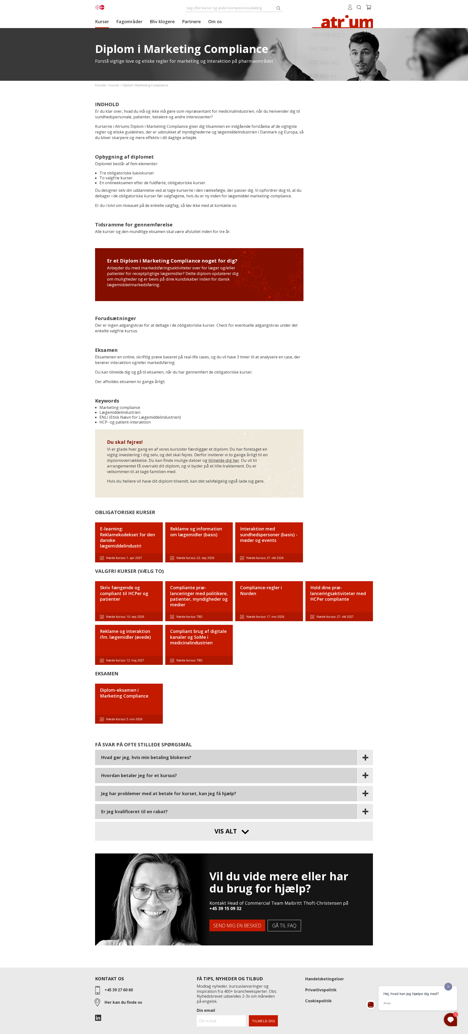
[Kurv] (368, 7)
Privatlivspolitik (321, 989)
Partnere (191, 21)
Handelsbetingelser (324, 978)
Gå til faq (284, 925)
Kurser (102, 21)
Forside (100, 85)
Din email (206, 1010)
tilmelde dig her (223, 460)
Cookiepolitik (318, 1000)
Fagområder (129, 21)
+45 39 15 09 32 (225, 908)
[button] (234, 758)
